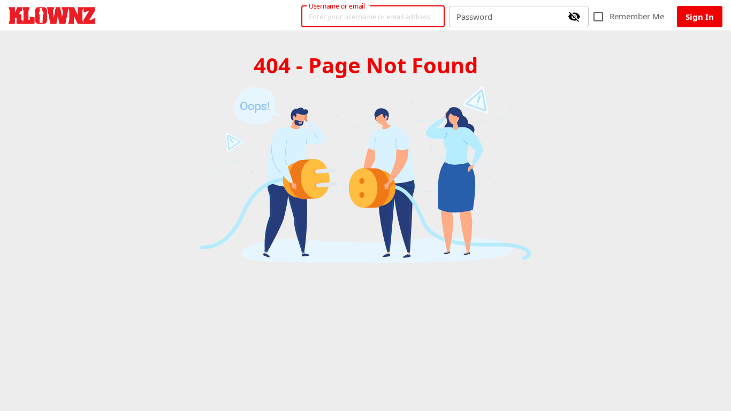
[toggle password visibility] (574, 16)
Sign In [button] (700, 16)
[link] (52, 15)
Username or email (337, 6)
